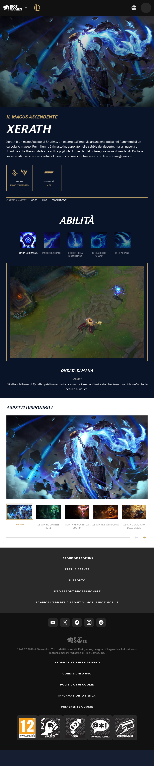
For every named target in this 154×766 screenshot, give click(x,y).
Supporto (77, 580)
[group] (75, 245)
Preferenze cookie (77, 706)
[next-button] (144, 537)
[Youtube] (53, 622)
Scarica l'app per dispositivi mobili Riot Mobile (77, 602)
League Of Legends (77, 558)
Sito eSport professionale (77, 591)
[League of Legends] (37, 8)
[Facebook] (77, 622)
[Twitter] (65, 622)
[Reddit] (101, 622)
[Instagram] (89, 622)
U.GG (44, 200)
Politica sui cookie (77, 684)
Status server (77, 569)
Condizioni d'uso (77, 673)
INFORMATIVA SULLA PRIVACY (77, 662)
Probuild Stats (59, 200)
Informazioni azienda (77, 695)
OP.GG (34, 200)
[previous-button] (136, 537)
